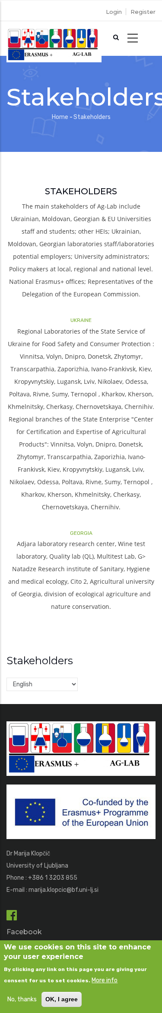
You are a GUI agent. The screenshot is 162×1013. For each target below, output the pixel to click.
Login (114, 11)
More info (105, 980)
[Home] (54, 38)
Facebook (24, 932)
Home (60, 117)
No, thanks (22, 999)
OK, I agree (61, 999)
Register (143, 11)
